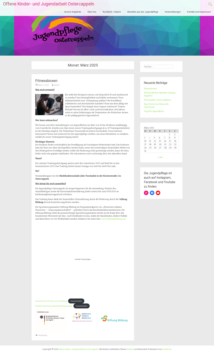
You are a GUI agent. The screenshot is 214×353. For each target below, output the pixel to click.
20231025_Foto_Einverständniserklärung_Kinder (53, 306)
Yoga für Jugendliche (154, 111)
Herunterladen (76, 301)
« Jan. (160, 157)
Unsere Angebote (72, 12)
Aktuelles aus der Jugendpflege (142, 12)
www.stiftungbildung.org (113, 219)
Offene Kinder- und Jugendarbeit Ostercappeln (48, 4)
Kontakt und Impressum (199, 12)
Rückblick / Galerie (112, 12)
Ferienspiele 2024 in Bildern (157, 100)
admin (57, 85)
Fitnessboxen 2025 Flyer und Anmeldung (51, 301)
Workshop (42, 335)
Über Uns (91, 12)
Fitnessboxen (46, 80)
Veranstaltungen (173, 12)
